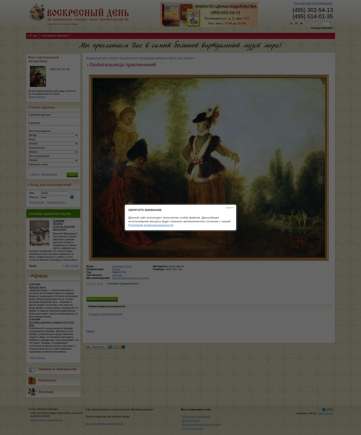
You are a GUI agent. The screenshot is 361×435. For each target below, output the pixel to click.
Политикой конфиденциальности (150, 225)
